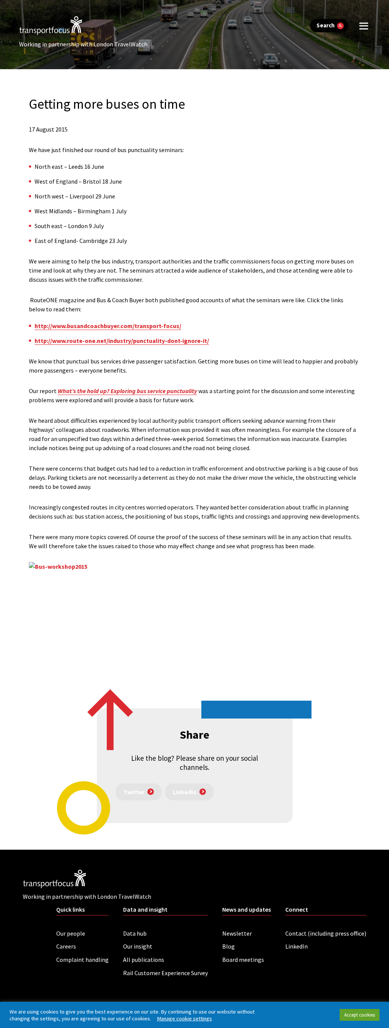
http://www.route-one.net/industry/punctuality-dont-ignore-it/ (122, 340)
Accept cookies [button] (359, 1015)
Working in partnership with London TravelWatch (83, 44)
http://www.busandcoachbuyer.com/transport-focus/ (108, 326)
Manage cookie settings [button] (184, 1018)
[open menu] (363, 26)
